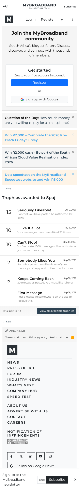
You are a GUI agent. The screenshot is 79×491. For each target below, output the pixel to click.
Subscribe (57, 480)
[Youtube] (40, 456)
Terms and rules (15, 337)
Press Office (21, 368)
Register (39, 82)
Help (53, 337)
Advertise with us (27, 411)
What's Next (20, 385)
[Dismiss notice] (72, 118)
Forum (14, 374)
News (13, 362)
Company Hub (22, 391)
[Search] (71, 20)
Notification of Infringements (24, 433)
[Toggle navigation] (5, 6)
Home (64, 337)
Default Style (17, 330)
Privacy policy (38, 337)
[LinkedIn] (31, 456)
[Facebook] (11, 456)
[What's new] (62, 20)
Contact (16, 417)
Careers (16, 422)
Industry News (24, 380)
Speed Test (19, 397)
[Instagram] (50, 456)
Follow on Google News (35, 466)
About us (17, 406)
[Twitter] (21, 456)
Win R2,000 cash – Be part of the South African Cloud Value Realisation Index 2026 (37, 157)
